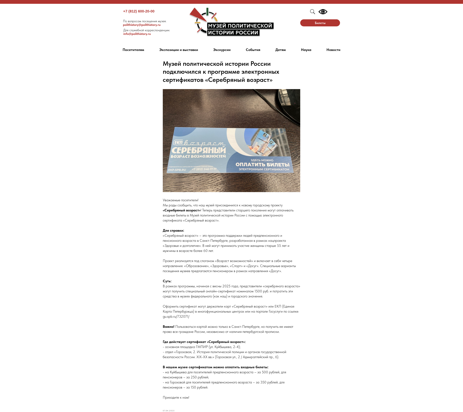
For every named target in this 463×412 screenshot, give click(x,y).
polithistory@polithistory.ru (144, 23)
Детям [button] (280, 50)
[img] (231, 22)
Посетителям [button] (133, 50)
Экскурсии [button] (222, 50)
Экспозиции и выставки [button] (178, 50)
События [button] (253, 50)
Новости (333, 50)
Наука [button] (306, 50)
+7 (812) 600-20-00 (138, 11)
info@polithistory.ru (146, 32)
